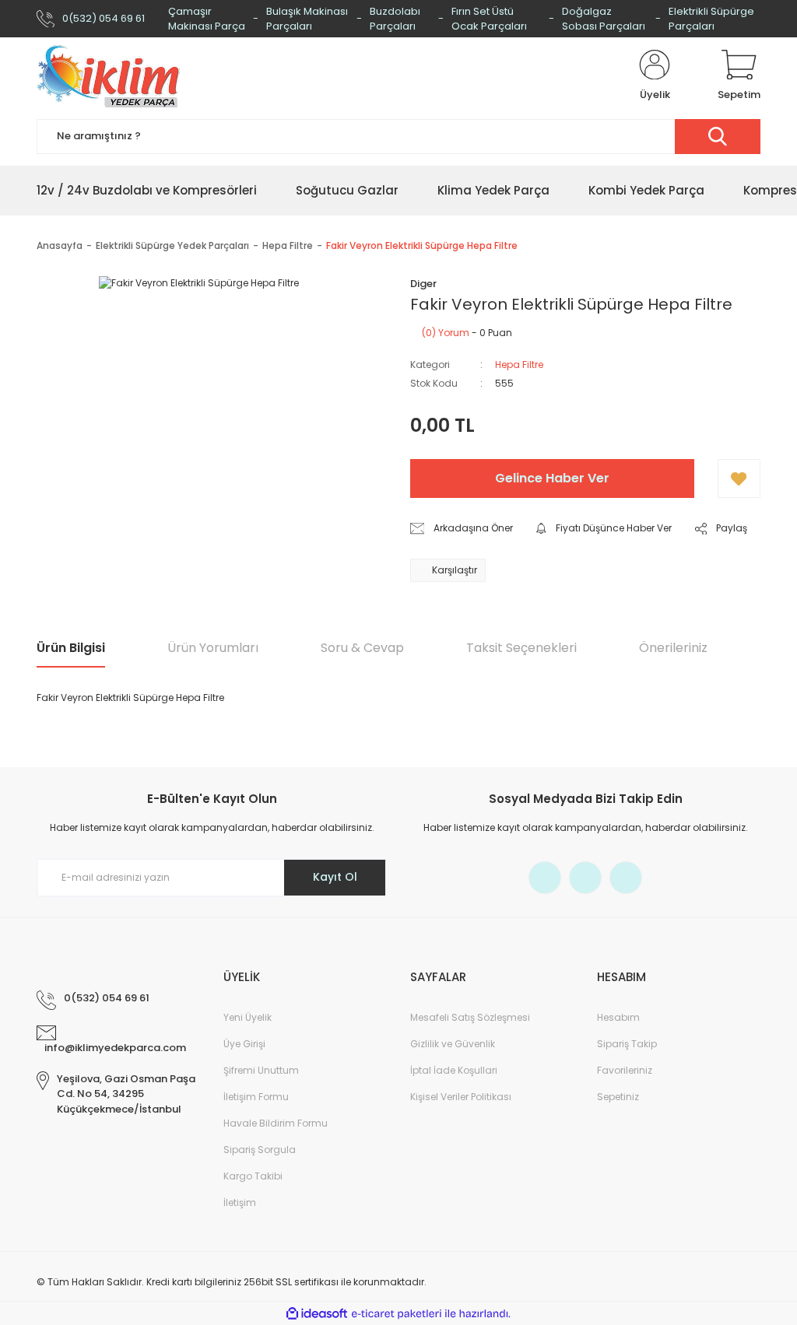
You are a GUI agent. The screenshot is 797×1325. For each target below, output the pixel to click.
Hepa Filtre (519, 364)
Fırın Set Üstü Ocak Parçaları (489, 19)
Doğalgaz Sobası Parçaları (603, 19)
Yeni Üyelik (247, 1017)
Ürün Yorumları (212, 648)
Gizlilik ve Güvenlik (452, 1043)
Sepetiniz (618, 1096)
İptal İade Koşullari (453, 1070)
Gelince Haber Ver (552, 478)
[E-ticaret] (396, 1313)
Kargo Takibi (253, 1176)
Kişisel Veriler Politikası (460, 1096)
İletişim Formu (256, 1096)
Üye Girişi (244, 1043)
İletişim (239, 1202)
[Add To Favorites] (739, 478)
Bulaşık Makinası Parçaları (307, 19)
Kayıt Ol (335, 877)
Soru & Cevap (362, 648)
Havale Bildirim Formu (275, 1123)
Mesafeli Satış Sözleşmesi (470, 1017)
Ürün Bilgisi (71, 648)
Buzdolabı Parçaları (395, 19)
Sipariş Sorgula (259, 1149)
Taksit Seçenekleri (521, 648)
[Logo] (108, 76)
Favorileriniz (624, 1070)
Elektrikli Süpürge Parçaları (711, 19)
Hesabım (618, 1017)
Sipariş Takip (627, 1043)
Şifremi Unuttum (261, 1070)
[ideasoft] (317, 1313)
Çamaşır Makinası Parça (206, 19)
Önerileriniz (673, 648)
